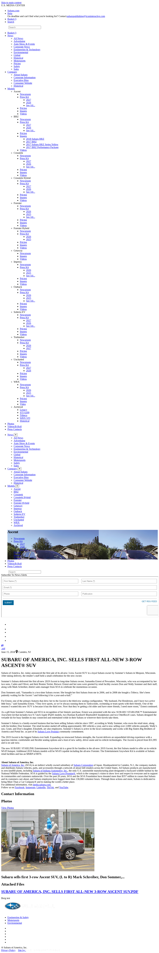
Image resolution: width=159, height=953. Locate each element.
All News (18, 38)
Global (17, 55)
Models (11, 88)
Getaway (18, 505)
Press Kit (24, 97)
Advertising (19, 41)
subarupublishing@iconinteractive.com (86, 16)
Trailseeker (19, 517)
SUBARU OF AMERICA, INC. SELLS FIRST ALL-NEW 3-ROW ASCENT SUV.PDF (69, 892)
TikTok (50, 787)
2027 (28, 99)
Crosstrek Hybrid (22, 497)
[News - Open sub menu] (16, 434)
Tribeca (23, 415)
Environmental (21, 52)
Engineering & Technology (27, 49)
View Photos (7, 807)
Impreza (18, 508)
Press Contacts (14, 429)
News (10, 35)
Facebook (19, 787)
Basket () (11, 19)
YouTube (63, 787)
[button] (2, 645)
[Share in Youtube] (9, 632)
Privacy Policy (8, 950)
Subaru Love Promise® (63, 773)
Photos (10, 423)
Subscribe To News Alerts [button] (14, 575)
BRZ (16, 491)
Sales (16, 69)
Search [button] (10, 21)
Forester (18, 500)
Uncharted (19, 519)
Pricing (17, 63)
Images (23, 111)
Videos (23, 113)
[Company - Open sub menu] (19, 468)
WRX (17, 522)
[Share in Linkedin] (9, 624)
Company (12, 72)
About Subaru (20, 74)
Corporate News (22, 46)
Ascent (17, 489)
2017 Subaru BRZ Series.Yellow (42, 144)
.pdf (3, 648)
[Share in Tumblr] (8, 636)
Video (23, 404)
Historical (18, 58)
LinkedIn (40, 787)
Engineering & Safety (18, 917)
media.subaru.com (42, 784)
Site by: (22, 950)
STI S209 (24, 412)
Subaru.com (13, 10)
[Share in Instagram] (9, 640)
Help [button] (9, 13)
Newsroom (25, 94)
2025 (28, 214)
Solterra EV (19, 514)
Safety (17, 66)
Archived (18, 525)
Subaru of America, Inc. (13, 765)
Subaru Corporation (83, 765)
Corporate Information (25, 77)
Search (4, 27)
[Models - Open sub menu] (17, 486)
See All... (30, 105)
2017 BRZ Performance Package (42, 147)
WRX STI (25, 418)
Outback (18, 511)
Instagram (30, 787)
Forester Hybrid (21, 503)
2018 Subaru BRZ (35, 139)
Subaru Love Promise (48, 731)
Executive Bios (21, 80)
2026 (28, 102)
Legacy (23, 409)
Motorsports (19, 60)
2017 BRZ (31, 141)
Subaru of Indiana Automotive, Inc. (50, 770)
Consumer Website (23, 83)
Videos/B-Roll (14, 426)
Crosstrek (18, 494)
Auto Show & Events (24, 44)
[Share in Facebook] (9, 629)
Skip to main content (11, 2)
